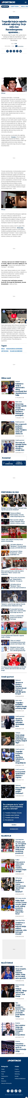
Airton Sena (20, 227)
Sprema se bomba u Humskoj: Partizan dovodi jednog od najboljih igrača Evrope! (20, 688)
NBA (16, 1003)
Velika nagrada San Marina (14, 348)
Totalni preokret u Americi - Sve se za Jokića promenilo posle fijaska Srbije (20, 1010)
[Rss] (19, 1091)
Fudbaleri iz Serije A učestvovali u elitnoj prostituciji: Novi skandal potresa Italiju (21, 389)
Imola (3, 348)
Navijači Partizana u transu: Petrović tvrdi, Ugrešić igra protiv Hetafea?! (20, 886)
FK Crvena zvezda (20, 898)
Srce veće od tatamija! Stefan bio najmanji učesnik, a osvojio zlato (20, 446)
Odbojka (17, 733)
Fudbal (17, 860)
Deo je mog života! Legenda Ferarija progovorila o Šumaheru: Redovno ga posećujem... (20, 409)
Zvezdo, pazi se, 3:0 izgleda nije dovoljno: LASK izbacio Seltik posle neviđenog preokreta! (20, 847)
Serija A (17, 381)
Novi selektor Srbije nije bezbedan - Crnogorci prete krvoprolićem (20, 1030)
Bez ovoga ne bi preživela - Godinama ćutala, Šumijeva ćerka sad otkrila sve (21, 429)
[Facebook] (7, 51)
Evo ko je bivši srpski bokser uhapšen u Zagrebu (20, 774)
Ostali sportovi (14, 17)
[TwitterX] (10, 51)
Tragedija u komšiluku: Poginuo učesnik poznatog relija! (21, 705)
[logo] (8, 2)
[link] (17, 51)
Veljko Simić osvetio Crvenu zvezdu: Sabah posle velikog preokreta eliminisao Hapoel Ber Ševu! (21, 907)
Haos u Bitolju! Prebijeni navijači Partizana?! (20, 790)
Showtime (3, 1081)
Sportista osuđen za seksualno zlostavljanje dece (19, 722)
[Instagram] (12, 1091)
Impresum (17, 1071)
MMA (2, 1078)
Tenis (2, 1074)
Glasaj (14, 825)
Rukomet (18, 680)
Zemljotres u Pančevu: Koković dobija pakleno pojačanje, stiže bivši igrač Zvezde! (21, 928)
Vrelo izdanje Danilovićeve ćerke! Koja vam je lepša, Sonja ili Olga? (21, 739)
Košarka (17, 1023)
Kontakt (16, 1076)
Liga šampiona (19, 839)
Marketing (17, 1074)
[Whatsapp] (14, 51)
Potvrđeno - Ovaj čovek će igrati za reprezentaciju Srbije (20, 1047)
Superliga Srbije (20, 920)
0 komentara (9, 463)
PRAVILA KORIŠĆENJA (20, 1078)
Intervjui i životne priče (6, 1083)
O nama (17, 1069)
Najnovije (5, 6)
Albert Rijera (15, 6)
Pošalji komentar (19, 463)
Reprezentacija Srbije (19, 985)
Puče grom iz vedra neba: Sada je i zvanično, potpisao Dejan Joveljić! (20, 866)
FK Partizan (18, 878)
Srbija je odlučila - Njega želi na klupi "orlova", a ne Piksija (21, 992)
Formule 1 (13, 137)
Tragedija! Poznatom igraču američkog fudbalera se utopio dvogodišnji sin (20, 757)
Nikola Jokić (19, 966)
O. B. (16, 43)
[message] (20, 51)
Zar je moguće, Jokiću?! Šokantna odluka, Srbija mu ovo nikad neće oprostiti (20, 973)
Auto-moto (18, 401)
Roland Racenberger (16, 351)
